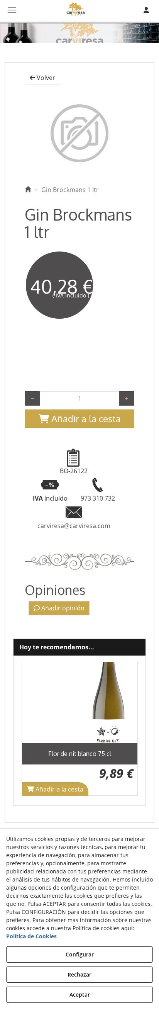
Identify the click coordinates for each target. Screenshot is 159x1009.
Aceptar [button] (79, 994)
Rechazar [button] (79, 974)
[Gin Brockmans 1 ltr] (79, 133)
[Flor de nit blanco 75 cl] (79, 702)
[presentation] (33, 729)
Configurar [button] (80, 954)
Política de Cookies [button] (31, 936)
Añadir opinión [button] (62, 608)
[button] (42, 78)
